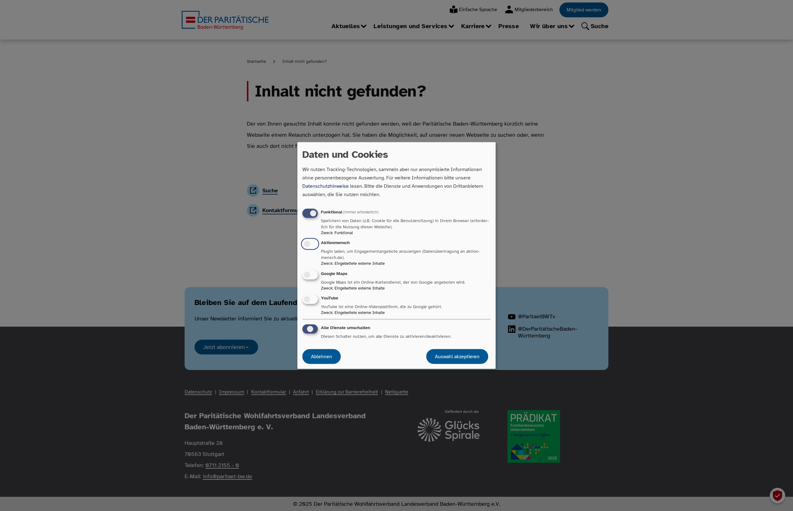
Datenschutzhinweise (325, 186)
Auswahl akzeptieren (457, 356)
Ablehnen (321, 356)
